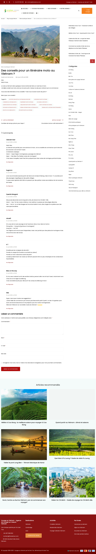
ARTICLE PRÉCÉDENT (8, 120)
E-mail (3, 346)
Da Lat (70, 92)
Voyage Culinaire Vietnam (57, 531)
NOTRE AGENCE (65, 8)
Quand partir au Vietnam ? (76, 161)
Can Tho (71, 83)
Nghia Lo (71, 142)
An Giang (71, 70)
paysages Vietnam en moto (9, 107)
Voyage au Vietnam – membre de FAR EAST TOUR (79, 2)
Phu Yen (71, 155)
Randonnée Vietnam (56, 527)
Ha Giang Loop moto (42, 102)
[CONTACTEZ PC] (37, 13)
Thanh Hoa (71, 181)
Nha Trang (71, 145)
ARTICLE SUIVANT (56, 120)
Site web (3, 354)
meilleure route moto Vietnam (28, 104)
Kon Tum (71, 132)
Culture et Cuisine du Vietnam (77, 89)
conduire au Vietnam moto (9, 102)
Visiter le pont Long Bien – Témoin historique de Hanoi (24, 463)
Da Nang (71, 96)
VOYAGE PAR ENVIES (38, 8)
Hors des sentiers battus (81, 534)
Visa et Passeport (73, 187)
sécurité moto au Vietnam (25, 110)
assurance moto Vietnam (40, 99)
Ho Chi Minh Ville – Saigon (75, 112)
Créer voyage (88, 11)
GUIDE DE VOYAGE (28, 13)
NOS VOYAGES (52, 8)
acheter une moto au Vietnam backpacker (19, 99)
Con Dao (71, 86)
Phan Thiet (71, 148)
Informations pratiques (75, 122)
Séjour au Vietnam (79, 527)
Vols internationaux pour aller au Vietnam (79, 191)
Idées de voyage (73, 119)
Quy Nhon (71, 171)
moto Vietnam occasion (46, 104)
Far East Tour (45, 550)
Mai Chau (71, 135)
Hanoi (70, 109)
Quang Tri (71, 168)
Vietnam (28, 524)
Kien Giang (71, 128)
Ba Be (70, 73)
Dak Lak (71, 99)
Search (92, 61)
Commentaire (5, 321)
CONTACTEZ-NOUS (33, 535)
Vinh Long (71, 184)
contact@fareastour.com (34, 2)
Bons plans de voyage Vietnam (77, 79)
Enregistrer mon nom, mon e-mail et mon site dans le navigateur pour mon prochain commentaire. (32, 363)
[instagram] (9, 2)
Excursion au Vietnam (80, 531)
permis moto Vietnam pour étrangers (51, 107)
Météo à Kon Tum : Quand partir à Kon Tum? (81, 33)
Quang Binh (72, 164)
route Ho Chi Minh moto (9, 110)
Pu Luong (71, 158)
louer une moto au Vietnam (9, 104)
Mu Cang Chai (72, 138)
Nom (3, 338)
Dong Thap (71, 102)
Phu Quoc (71, 151)
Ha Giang (71, 106)
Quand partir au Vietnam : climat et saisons (72, 422)
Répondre (10, 162)
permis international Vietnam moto (29, 107)
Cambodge (29, 527)
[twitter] (6, 2)
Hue (70, 115)
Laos (27, 531)
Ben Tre (71, 76)
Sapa (70, 174)
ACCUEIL (25, 8)
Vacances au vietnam (80, 524)
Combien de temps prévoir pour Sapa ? (12, 123)
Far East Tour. (31, 550)
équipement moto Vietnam (26, 102)
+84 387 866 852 (19, 2)
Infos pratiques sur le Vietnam (76, 125)
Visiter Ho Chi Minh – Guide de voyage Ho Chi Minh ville (72, 500)
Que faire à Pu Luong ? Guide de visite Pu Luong (72, 458)
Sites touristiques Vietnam (8, 67)
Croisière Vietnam (55, 524)
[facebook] (4, 2)
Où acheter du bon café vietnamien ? (52, 123)
